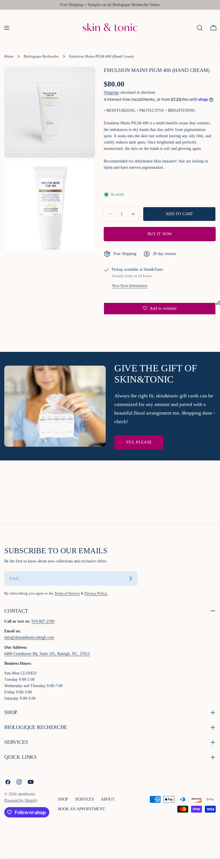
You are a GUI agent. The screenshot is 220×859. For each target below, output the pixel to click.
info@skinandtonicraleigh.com (29, 637)
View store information (130, 286)
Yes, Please (139, 442)
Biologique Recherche (41, 56)
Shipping (111, 92)
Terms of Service (67, 593)
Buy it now (160, 234)
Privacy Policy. (96, 593)
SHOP (63, 799)
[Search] (199, 28)
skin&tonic (27, 794)
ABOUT (108, 799)
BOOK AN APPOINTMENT (81, 809)
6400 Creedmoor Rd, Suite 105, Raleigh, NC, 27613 (47, 654)
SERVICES (84, 799)
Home (8, 56)
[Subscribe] (130, 578)
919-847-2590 (43, 621)
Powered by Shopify (21, 800)
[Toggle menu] (6, 28)
